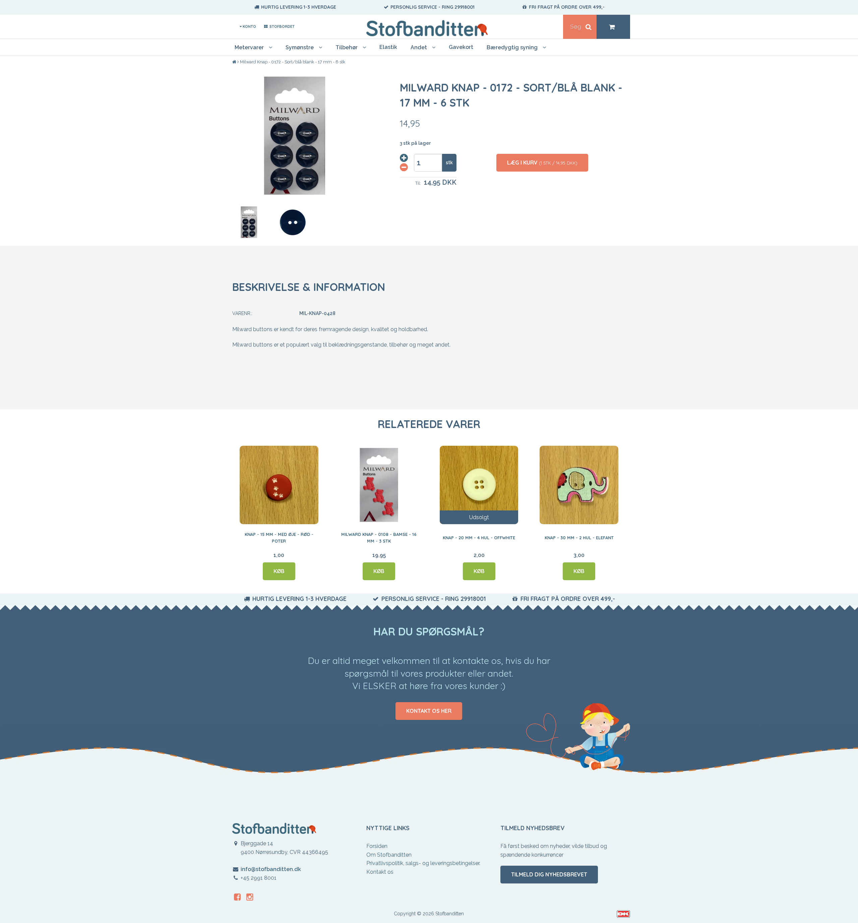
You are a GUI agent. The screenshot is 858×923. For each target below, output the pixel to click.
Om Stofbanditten (389, 855)
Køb (279, 571)
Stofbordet (281, 26)
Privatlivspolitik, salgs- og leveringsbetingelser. (423, 863)
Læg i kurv (542, 162)
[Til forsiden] (234, 62)
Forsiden (376, 846)
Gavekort (461, 47)
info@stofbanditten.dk (271, 869)
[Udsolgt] (479, 484)
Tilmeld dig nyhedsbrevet (549, 874)
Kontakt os (379, 872)
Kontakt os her (428, 710)
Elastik (388, 47)
